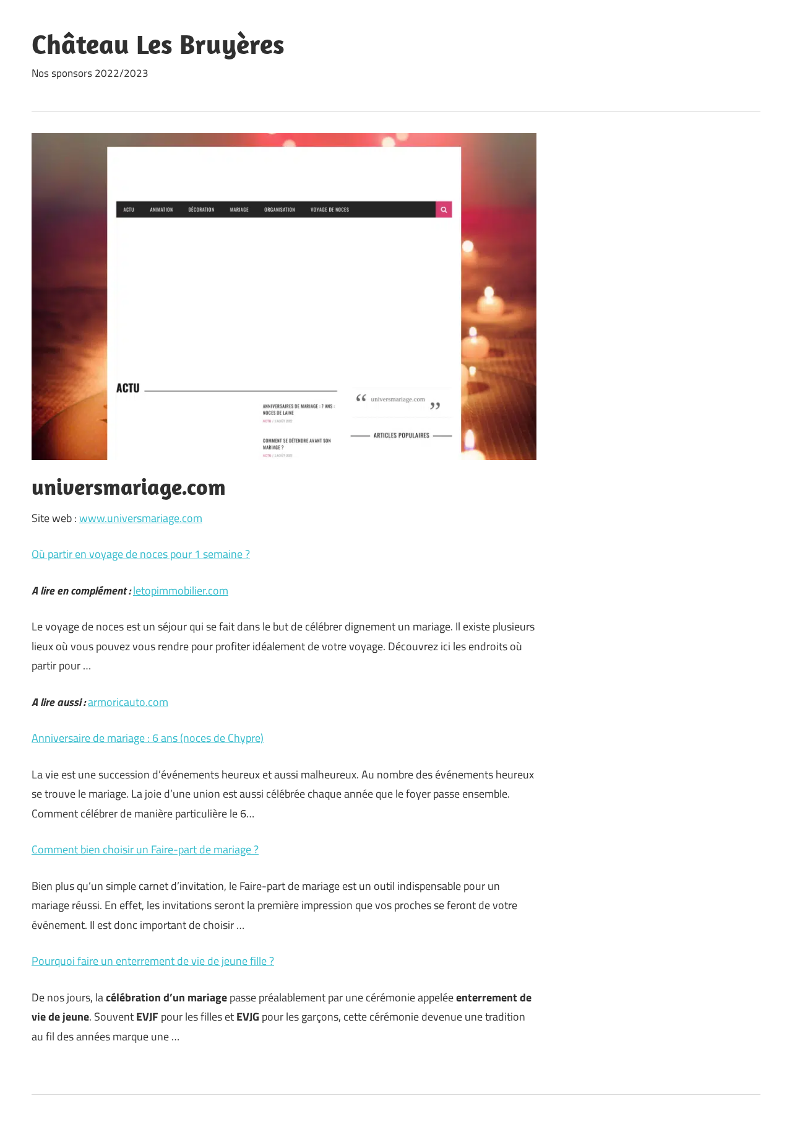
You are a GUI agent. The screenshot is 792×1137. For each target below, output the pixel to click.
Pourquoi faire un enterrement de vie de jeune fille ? (153, 960)
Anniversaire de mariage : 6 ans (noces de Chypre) (148, 738)
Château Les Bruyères (158, 44)
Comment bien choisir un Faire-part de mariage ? (145, 849)
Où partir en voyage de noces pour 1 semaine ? (141, 554)
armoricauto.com (128, 702)
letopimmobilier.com (180, 590)
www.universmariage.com (140, 518)
